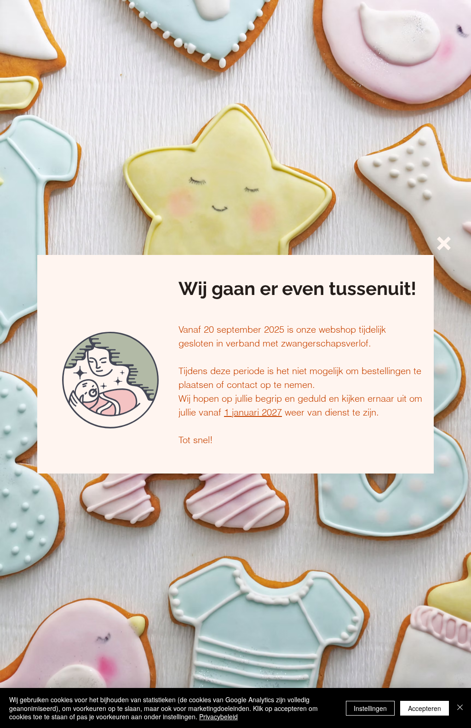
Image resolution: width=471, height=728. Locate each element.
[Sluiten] (459, 708)
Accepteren (424, 708)
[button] (444, 243)
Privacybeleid (218, 716)
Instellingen (370, 708)
